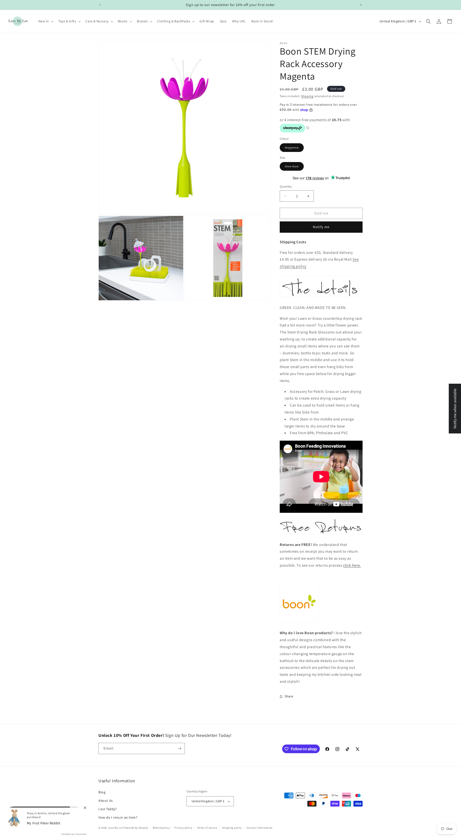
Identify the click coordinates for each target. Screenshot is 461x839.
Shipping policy (232, 827)
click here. (352, 565)
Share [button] (289, 696)
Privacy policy (183, 827)
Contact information (260, 827)
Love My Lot (115, 828)
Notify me (321, 227)
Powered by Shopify (135, 828)
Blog (101, 792)
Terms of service (207, 827)
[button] (46, 21)
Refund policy (161, 827)
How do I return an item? (117, 817)
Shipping (307, 96)
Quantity (286, 187)
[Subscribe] (179, 748)
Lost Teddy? (107, 809)
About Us (105, 800)
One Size (294, 167)
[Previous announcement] (100, 4)
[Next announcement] (361, 4)
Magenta (294, 148)
